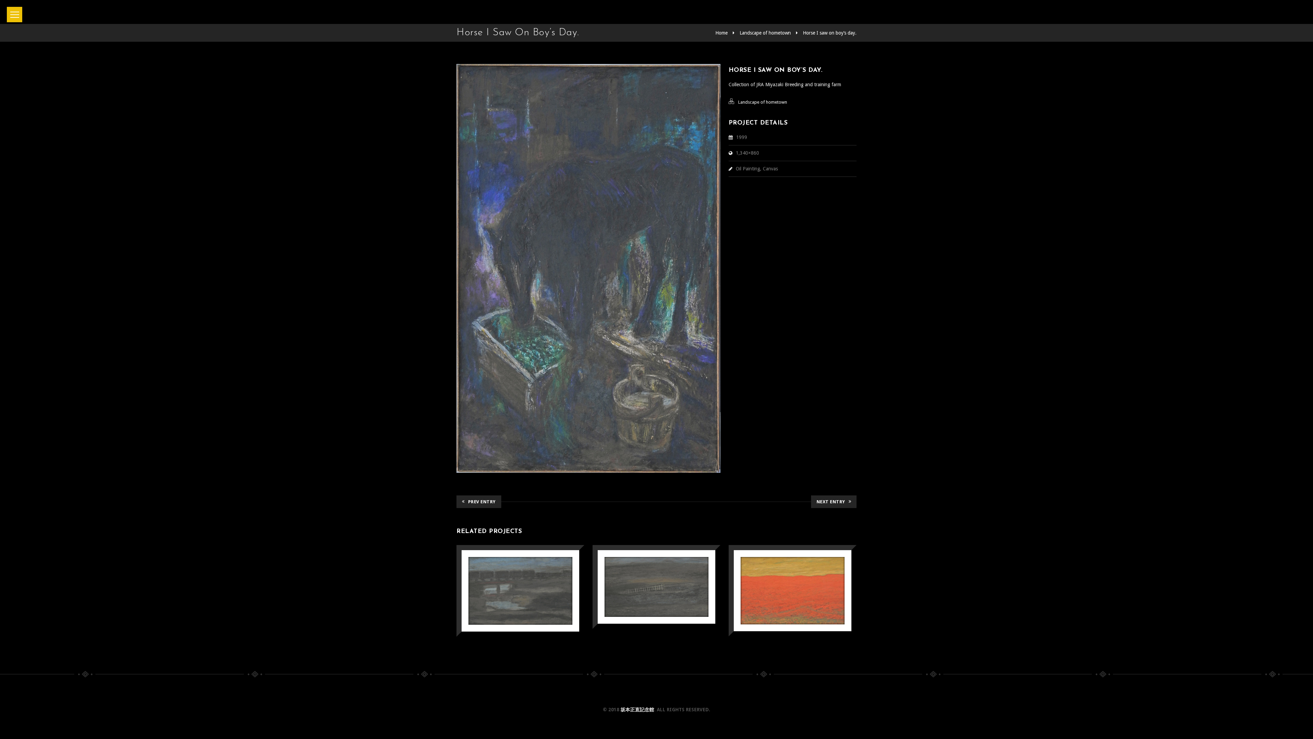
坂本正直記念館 (637, 709)
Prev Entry (482, 501)
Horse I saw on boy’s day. (830, 33)
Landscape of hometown (765, 33)
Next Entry (831, 501)
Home (721, 33)
